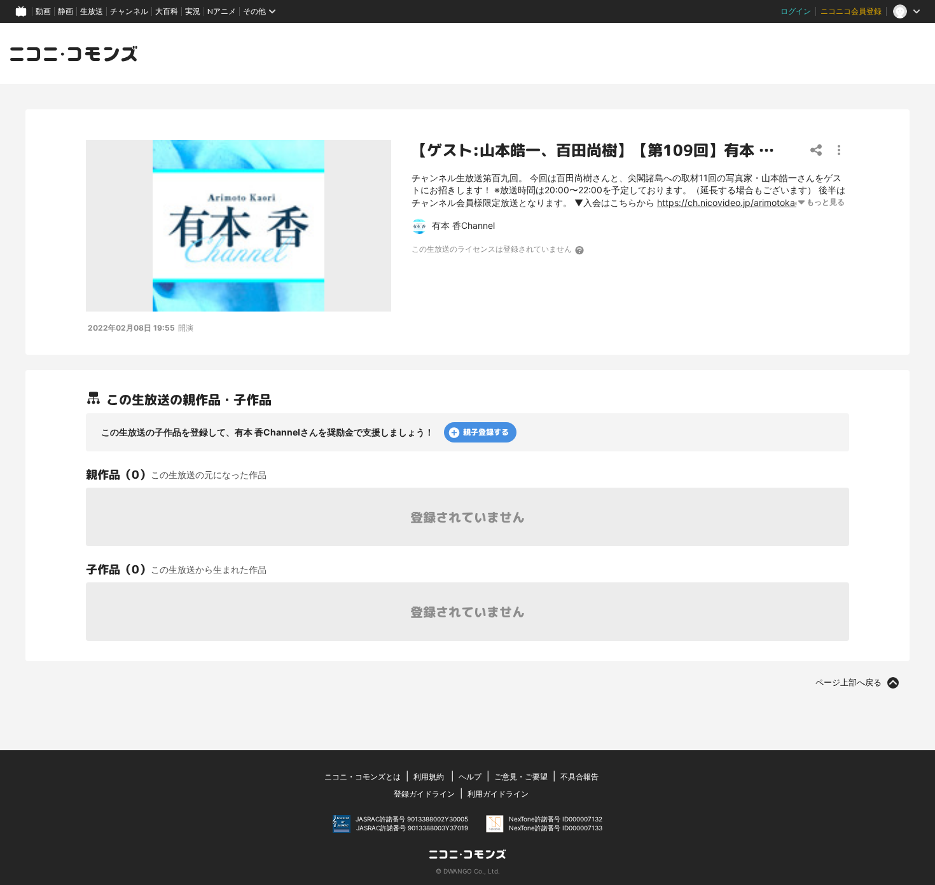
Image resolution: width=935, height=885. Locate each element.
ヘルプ (470, 776)
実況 (192, 11)
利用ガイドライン (498, 794)
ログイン (795, 11)
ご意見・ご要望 (521, 776)
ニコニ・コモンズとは (362, 776)
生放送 (91, 11)
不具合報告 (579, 776)
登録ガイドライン (424, 794)
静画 (65, 11)
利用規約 (428, 776)
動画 (43, 11)
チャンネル (129, 11)
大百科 (166, 11)
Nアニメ (221, 11)
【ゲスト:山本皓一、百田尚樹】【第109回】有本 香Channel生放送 (646, 150)
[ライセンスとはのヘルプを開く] (580, 250)
